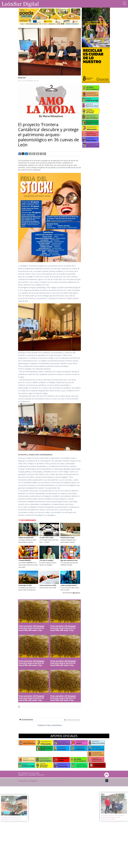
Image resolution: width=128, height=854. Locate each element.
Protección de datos (63, 780)
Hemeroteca (22, 775)
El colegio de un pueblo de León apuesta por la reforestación (11, 818)
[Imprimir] (30, 153)
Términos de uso (52, 780)
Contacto (40, 775)
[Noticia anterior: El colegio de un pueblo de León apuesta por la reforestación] (41, 153)
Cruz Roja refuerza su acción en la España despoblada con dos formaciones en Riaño (112, 817)
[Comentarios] (37, 153)
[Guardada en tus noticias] (33, 153)
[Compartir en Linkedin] (26, 153)
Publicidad (32, 775)
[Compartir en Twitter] (23, 153)
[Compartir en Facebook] (19, 153)
